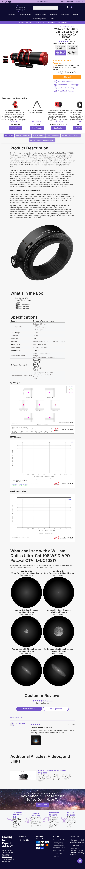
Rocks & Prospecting (39, 19)
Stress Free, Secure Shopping (69, 85)
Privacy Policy (58, 853)
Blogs (63, 1)
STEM (51, 19)
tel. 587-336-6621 (77, 845)
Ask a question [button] (56, 709)
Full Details (9, 135)
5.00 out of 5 (48, 701)
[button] (64, 41)
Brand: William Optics (67, 27)
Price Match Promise (66, 91)
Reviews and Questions (70, 135)
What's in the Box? (23, 135)
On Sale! (21, 22)
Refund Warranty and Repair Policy (59, 846)
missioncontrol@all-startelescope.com (77, 841)
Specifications (38, 135)
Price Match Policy (59, 840)
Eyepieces (53, 14)
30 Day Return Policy (66, 88)
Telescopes (11, 14)
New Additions (62, 22)
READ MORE (15, 122)
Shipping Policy (58, 843)
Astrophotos (30, 22)
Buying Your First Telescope (45, 22)
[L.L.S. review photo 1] (36, 740)
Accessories (65, 14)
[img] (35, 724)
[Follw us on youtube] (9, 2)
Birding (75, 14)
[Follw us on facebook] (3, 2)
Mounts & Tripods (40, 14)
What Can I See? (53, 135)
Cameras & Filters (25, 14)
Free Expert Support (65, 82)
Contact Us (79, 1)
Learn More (42, 805)
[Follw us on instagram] (6, 2)
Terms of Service (58, 850)
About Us (70, 1)
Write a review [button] (29, 709)
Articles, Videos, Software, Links (42, 140)
